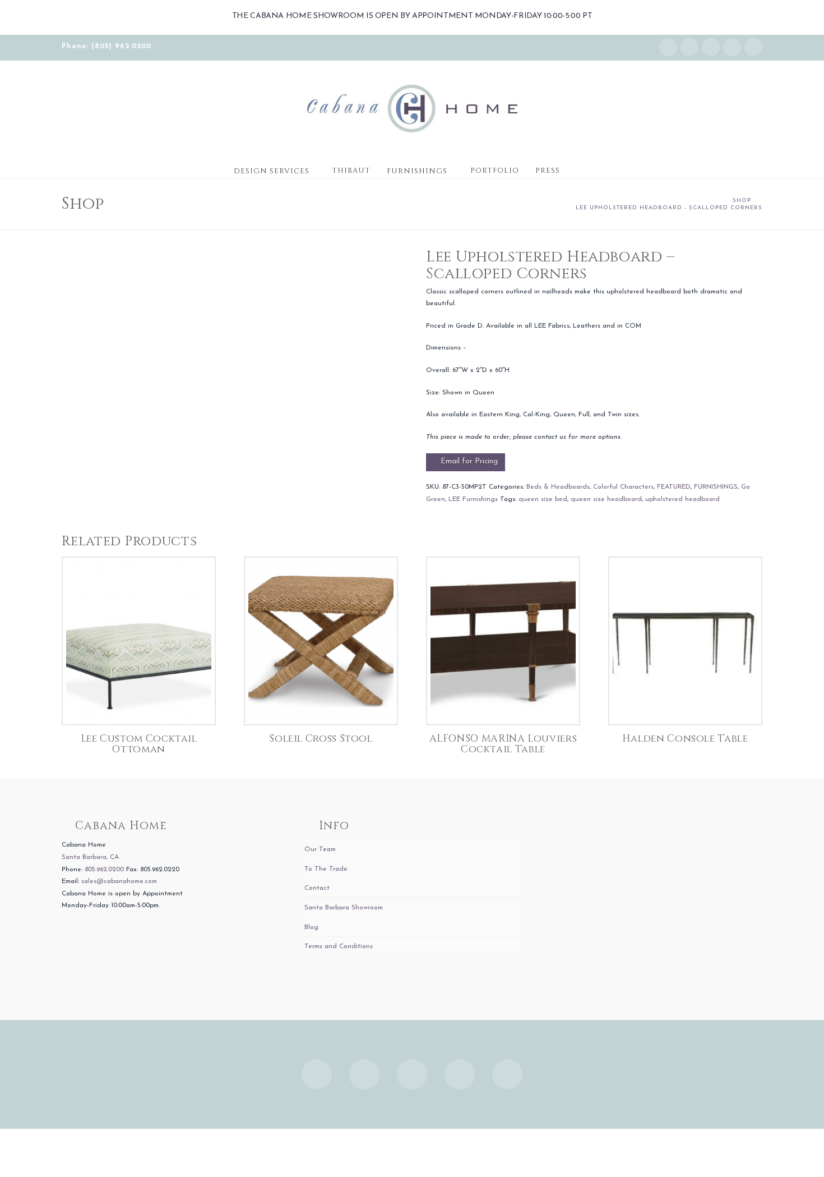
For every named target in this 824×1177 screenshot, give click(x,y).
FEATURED (674, 487)
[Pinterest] (753, 47)
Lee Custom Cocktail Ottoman (139, 744)
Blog (311, 927)
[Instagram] (668, 47)
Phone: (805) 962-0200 (106, 46)
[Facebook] (689, 47)
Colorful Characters (623, 487)
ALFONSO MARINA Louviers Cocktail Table (503, 744)
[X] (711, 47)
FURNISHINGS (716, 487)
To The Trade (326, 869)
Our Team (320, 849)
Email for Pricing (469, 461)
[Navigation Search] (579, 167)
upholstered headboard (682, 499)
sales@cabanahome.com (119, 881)
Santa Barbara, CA (90, 857)
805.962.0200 (104, 869)
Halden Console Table (685, 739)
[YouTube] (732, 47)
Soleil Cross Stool (321, 739)
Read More (139, 704)
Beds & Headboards (558, 487)
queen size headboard (606, 499)
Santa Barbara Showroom (343, 907)
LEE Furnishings (473, 499)
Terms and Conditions (338, 946)
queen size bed (543, 499)
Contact (317, 888)
